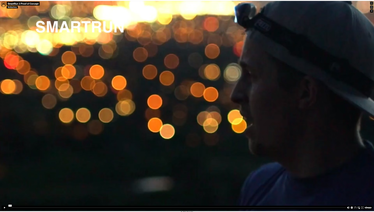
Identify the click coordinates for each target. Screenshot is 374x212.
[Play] (5, 208)
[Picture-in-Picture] (358, 207)
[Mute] (348, 207)
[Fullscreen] (362, 207)
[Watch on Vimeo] (368, 207)
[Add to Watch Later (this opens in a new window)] (371, 7)
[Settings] (351, 207)
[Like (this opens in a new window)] (371, 3)
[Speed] (355, 207)
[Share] (371, 11)
